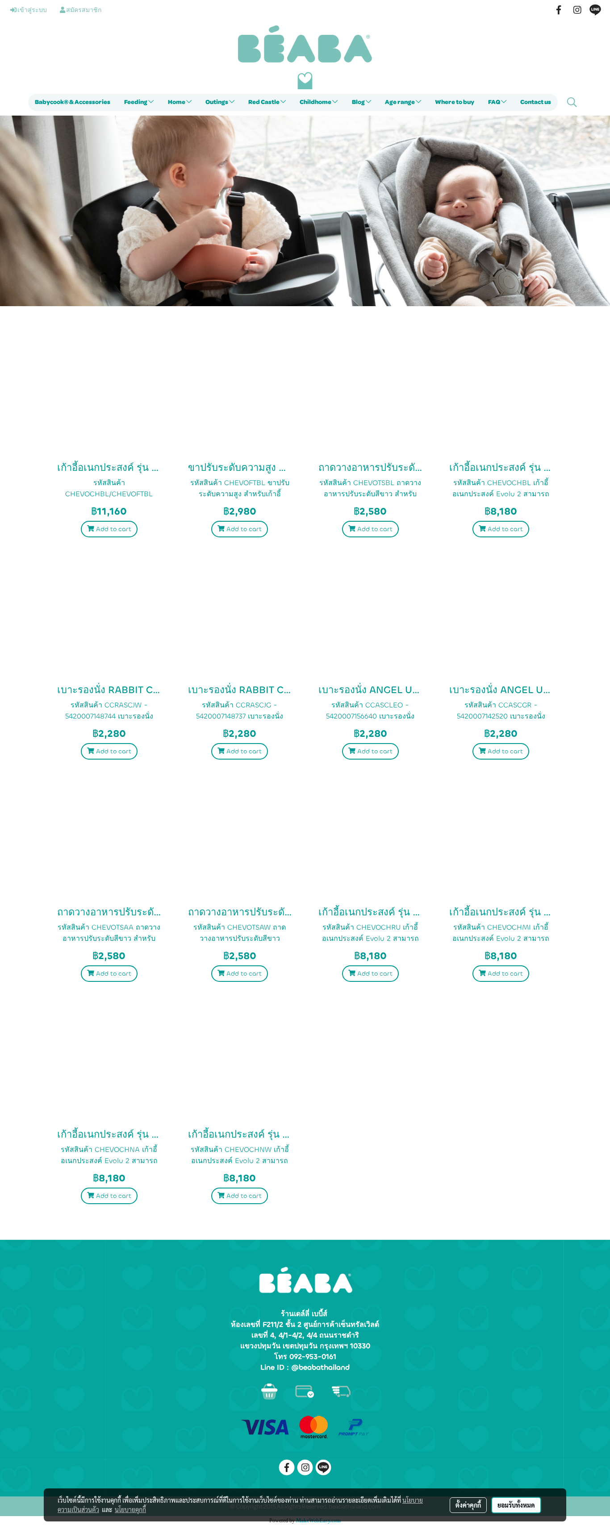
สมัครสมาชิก (83, 10)
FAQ (494, 102)
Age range (400, 102)
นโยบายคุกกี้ (130, 1509)
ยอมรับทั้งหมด (516, 1505)
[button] (572, 102)
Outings (217, 102)
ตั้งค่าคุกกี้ (468, 1505)
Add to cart (112, 529)
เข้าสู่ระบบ (32, 10)
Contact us (535, 102)
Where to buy (454, 102)
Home (177, 102)
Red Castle (264, 102)
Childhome (316, 102)
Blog (359, 102)
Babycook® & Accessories (72, 102)
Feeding (136, 102)
